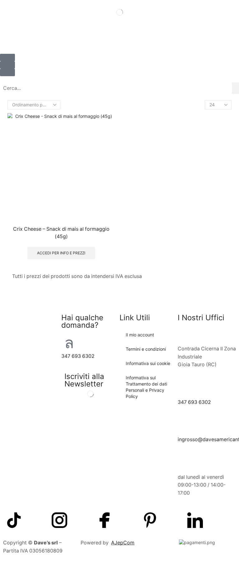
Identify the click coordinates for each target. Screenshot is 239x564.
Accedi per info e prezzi (61, 253)
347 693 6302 (78, 356)
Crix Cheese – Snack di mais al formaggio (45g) (61, 232)
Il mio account (140, 334)
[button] (7, 65)
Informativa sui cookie (148, 363)
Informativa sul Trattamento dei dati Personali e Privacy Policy (146, 387)
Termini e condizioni (146, 349)
